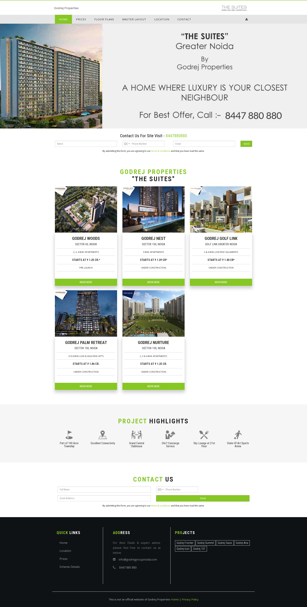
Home (63, 19)
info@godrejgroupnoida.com (138, 559)
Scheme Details (70, 567)
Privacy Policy (190, 599)
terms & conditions (160, 151)
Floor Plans (104, 19)
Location (161, 19)
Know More (86, 282)
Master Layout (134, 19)
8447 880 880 (128, 567)
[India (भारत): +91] (127, 144)
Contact (184, 19)
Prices (81, 19)
